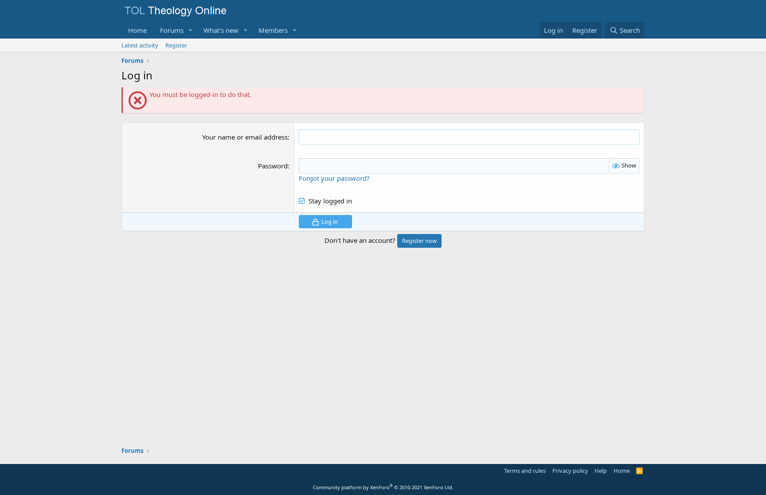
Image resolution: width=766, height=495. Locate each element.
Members (273, 30)
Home (137, 30)
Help (600, 471)
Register (176, 45)
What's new (220, 30)
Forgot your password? (334, 178)
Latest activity (139, 45)
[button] (190, 30)
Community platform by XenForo (383, 487)
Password (273, 165)
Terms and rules (525, 471)
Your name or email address (245, 137)
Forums (172, 30)
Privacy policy (570, 471)
